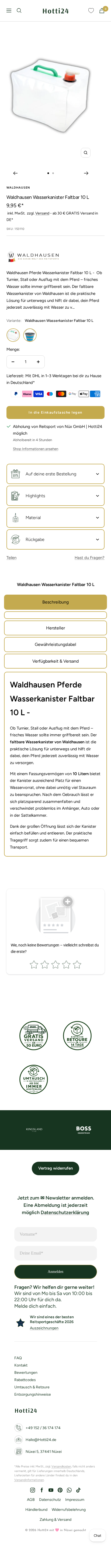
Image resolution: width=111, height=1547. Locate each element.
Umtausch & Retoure (32, 1387)
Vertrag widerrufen (55, 1168)
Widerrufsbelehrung (69, 1509)
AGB (31, 1499)
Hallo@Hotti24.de (41, 1439)
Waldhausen (18, 187)
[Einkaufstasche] (102, 10)
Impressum (74, 1499)
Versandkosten (61, 1466)
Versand (42, 213)
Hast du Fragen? (90, 557)
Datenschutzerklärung (65, 1212)
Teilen (11, 557)
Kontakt (20, 1365)
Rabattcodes (25, 1380)
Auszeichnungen (44, 1328)
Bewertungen (25, 1372)
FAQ (18, 1358)
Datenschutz (50, 1499)
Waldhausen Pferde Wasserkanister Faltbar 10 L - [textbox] (52, 698)
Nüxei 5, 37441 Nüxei (44, 1451)
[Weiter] (86, 173)
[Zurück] (15, 173)
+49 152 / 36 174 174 (43, 1428)
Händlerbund (36, 1509)
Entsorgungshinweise (32, 1394)
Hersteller (55, 628)
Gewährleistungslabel (55, 644)
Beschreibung (55, 602)
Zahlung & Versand (55, 1519)
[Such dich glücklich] (19, 10)
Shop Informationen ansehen (35, 449)
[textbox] (55, 788)
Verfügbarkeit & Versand (55, 661)
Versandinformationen (29, 1480)
